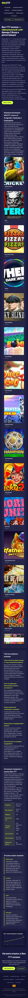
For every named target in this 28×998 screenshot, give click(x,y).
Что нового (14, 15)
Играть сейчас (7, 102)
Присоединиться (19, 19)
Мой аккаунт (8, 19)
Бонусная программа (17, 10)
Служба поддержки (8, 13)
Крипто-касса (19, 13)
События (7, 10)
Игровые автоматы (18, 7)
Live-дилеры (7, 7)
